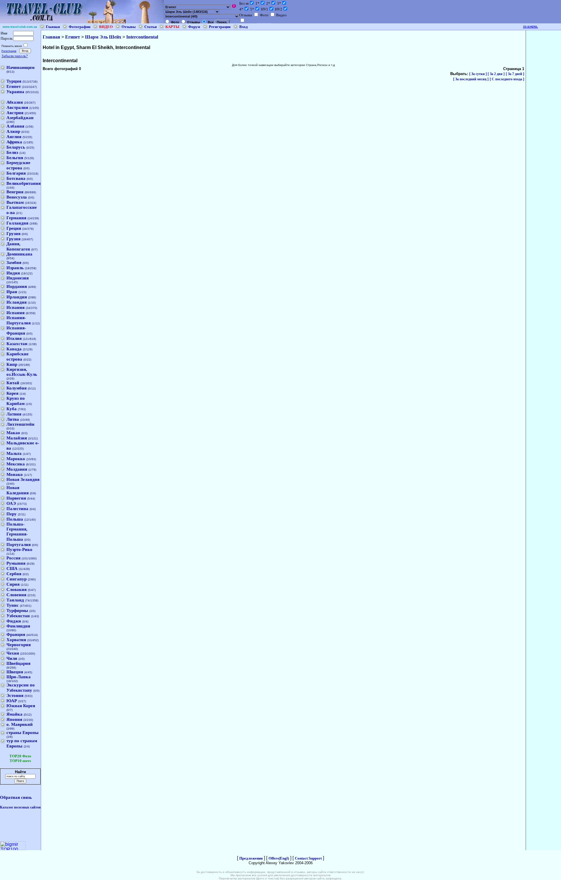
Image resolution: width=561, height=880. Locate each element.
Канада (14, 349)
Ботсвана (15, 178)
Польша (14, 519)
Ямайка (14, 714)
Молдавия (16, 469)
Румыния (15, 563)
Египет (13, 86)
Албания (15, 126)
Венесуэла (16, 197)
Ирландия (16, 297)
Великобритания (23, 183)
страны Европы (22, 732)
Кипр (11, 364)
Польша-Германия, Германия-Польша (17, 532)
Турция (13, 81)
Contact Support (308, 858)
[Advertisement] (318, 45)
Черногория (18, 644)
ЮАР (11, 700)
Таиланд (15, 600)
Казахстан (16, 343)
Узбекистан (18, 615)
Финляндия (18, 626)
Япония (14, 719)
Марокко (15, 458)
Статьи (150, 27)
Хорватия (16, 639)
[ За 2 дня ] (496, 74)
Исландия (16, 302)
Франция (15, 634)
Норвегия (16, 498)
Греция (13, 228)
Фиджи (13, 621)
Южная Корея (20, 705)
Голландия (17, 223)
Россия (13, 558)
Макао (13, 432)
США (12, 568)
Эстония (14, 695)
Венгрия (14, 191)
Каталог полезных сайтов (20, 807)
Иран (11, 291)
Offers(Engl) (279, 858)
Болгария (16, 173)
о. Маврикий (19, 724)
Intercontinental (142, 36)
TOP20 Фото (20, 756)
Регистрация (220, 27)
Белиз (12, 152)
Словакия (16, 589)
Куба (11, 408)
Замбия (13, 262)
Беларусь (15, 147)
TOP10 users (20, 761)
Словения (16, 594)
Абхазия (14, 102)
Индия (13, 273)
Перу (11, 514)
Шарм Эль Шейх (103, 36)
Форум (194, 27)
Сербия (13, 573)
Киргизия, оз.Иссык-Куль (21, 372)
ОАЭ (11, 503)
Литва (12, 419)
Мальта (14, 453)
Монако (14, 474)
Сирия (13, 584)
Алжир (13, 131)
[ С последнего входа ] (507, 79)
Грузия (13, 233)
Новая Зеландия (22, 479)
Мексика (15, 464)
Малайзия (16, 438)
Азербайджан (20, 117)
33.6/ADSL (530, 26)
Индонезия (17, 278)
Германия (16, 217)
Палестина (17, 508)
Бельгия (14, 157)
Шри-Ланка (18, 676)
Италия (14, 338)
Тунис (12, 605)
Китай (12, 382)
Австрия (14, 112)
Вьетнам (15, 202)
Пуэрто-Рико (19, 549)
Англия (13, 136)
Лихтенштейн (20, 424)
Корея (12, 393)
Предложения (251, 858)
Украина (15, 91)
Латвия (13, 414)
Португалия (18, 544)
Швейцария (18, 663)
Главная (53, 27)
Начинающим (20, 67)
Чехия (12, 653)
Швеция (14, 671)
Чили (11, 658)
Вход (243, 27)
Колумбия (16, 388)
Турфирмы (17, 610)
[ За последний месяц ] (471, 79)
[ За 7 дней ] (515, 74)
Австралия (17, 107)
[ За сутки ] (478, 74)
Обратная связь (16, 797)
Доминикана (19, 254)
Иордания (16, 286)
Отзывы (129, 27)
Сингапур (16, 579)
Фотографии (79, 27)
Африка (14, 142)
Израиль (15, 267)
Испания (15, 307)
